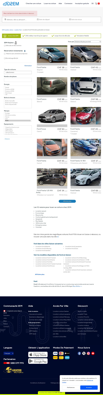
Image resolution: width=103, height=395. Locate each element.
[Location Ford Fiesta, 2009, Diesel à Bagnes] (52, 55)
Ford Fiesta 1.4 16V (78, 161)
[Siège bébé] (18, 129)
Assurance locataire (35, 314)
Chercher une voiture (33, 3)
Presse (6, 324)
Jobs (5, 318)
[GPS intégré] (18, 131)
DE (93, 3)
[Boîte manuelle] (18, 101)
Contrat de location (35, 320)
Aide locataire (33, 311)
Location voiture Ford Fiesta (45, 260)
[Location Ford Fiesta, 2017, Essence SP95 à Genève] (86, 55)
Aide (60, 3)
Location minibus (83, 325)
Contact (6, 326)
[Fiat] (18, 119)
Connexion (68, 3)
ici (58, 237)
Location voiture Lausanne (61, 314)
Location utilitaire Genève (61, 325)
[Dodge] (18, 113)
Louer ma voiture (50, 3)
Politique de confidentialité (59, 383)
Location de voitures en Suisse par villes (63, 332)
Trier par (71, 42)
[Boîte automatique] (18, 103)
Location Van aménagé (85, 328)
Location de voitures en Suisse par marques (87, 332)
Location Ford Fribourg (43, 248)
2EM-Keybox (33, 331)
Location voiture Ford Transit (46, 258)
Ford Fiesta (41, 67)
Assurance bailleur (35, 325)
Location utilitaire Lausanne (62, 328)
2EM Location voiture (7, 30)
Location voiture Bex (59, 336)
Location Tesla (82, 314)
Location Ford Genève (43, 250)
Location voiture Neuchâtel (62, 320)
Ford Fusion (41, 99)
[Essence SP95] (18, 91)
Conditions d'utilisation (37, 383)
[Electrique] (18, 93)
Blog (5, 321)
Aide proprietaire (34, 322)
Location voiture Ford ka (44, 262)
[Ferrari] (18, 117)
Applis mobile (82, 311)
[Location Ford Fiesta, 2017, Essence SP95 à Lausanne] (86, 117)
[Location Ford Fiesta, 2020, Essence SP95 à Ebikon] (86, 87)
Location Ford (18, 30)
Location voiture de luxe (85, 320)
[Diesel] (18, 88)
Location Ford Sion (71, 248)
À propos (7, 315)
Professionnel (33, 328)
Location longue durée (85, 322)
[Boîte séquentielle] (18, 104)
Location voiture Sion (60, 322)
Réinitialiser (28, 66)
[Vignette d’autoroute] (18, 127)
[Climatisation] (18, 133)
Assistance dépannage (36, 317)
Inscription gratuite (82, 3)
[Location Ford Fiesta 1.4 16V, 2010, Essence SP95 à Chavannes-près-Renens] (86, 149)
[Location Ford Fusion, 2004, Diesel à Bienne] (52, 87)
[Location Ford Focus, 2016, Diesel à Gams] (52, 117)
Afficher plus (67, 201)
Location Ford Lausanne (73, 246)
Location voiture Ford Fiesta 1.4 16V (77, 260)
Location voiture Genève (61, 311)
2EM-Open (32, 334)
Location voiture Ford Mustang (76, 258)
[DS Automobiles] (18, 115)
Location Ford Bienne (43, 246)
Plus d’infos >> (77, 286)
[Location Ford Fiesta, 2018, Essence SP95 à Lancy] (52, 149)
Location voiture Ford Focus (45, 266)
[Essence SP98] (18, 89)
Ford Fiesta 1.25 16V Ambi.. (44, 191)
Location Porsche (83, 317)
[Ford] (18, 121)
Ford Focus (41, 129)
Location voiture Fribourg (61, 317)
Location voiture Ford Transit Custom (48, 264)
